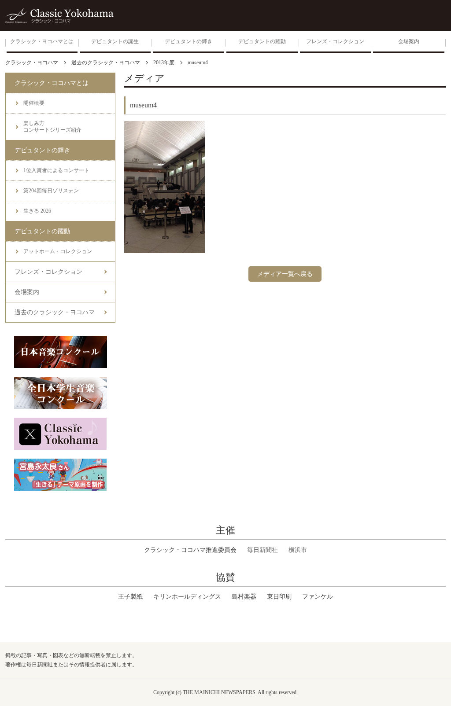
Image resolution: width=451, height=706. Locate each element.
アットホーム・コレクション (57, 251)
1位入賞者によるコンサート (56, 170)
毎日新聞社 (262, 550)
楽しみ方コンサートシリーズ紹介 (52, 126)
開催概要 (33, 103)
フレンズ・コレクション (48, 271)
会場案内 (27, 292)
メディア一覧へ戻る (285, 274)
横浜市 (297, 550)
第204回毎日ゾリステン (51, 191)
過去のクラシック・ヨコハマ (55, 312)
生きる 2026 (37, 211)
